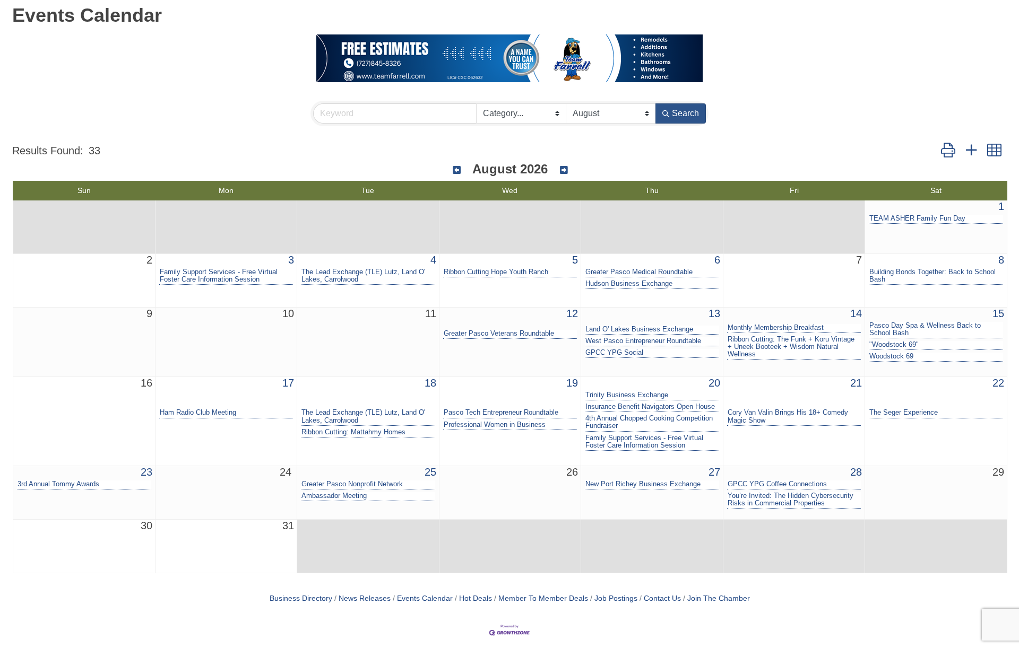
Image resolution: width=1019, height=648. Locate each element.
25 (430, 472)
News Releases (365, 598)
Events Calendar (425, 598)
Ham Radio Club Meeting (198, 412)
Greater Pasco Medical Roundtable (639, 272)
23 (146, 472)
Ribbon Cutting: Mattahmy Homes (353, 432)
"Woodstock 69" (894, 344)
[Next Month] (563, 170)
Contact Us (662, 598)
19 (572, 383)
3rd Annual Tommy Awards (58, 484)
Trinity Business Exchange (626, 395)
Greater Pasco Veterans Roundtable (499, 333)
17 (288, 383)
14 (856, 313)
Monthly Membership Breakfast (776, 327)
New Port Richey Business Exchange (643, 484)
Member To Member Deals (543, 598)
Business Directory (301, 598)
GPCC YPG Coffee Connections (777, 484)
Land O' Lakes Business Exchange (639, 329)
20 (714, 383)
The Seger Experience (903, 412)
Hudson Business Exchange (628, 283)
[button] (948, 150)
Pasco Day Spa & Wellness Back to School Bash (925, 329)
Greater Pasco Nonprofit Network (352, 484)
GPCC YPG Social (614, 352)
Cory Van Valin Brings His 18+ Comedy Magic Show (788, 416)
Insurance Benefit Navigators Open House (650, 406)
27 (714, 472)
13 (714, 313)
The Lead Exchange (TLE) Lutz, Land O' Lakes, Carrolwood (363, 275)
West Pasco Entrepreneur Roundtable (643, 341)
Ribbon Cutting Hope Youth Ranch (496, 272)
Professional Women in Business (495, 424)
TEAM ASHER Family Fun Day (917, 218)
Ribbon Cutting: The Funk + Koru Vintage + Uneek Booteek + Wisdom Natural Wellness (791, 347)
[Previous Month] (456, 170)
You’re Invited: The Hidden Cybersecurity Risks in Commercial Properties (790, 499)
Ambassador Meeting (334, 496)
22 (998, 383)
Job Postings (615, 598)
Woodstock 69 (891, 356)
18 (430, 383)
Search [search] (685, 113)
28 (856, 472)
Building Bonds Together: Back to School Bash (932, 275)
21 (856, 383)
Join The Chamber (718, 598)
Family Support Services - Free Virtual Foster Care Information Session (219, 275)
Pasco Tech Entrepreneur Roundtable (501, 412)
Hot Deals (475, 598)
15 (998, 313)
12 (572, 313)
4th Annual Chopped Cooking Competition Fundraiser (649, 422)
